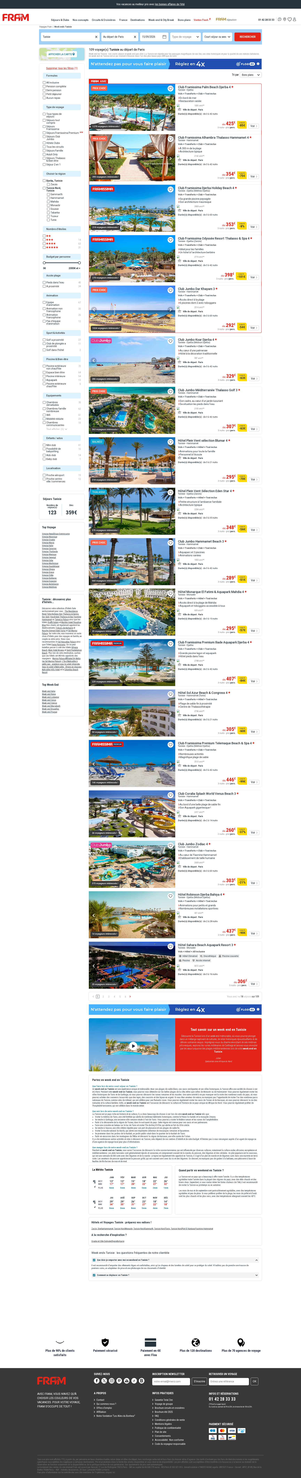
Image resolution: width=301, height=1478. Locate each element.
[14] (54, 239)
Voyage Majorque (49, 537)
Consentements (163, 1436)
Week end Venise (49, 703)
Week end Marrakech (51, 706)
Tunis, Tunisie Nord (173, 1229)
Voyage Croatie (48, 540)
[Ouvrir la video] (132, 1044)
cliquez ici (110, 1472)
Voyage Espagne (49, 581)
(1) (62, 68)
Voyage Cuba (47, 560)
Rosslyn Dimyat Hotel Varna (53, 631)
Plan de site (160, 1432)
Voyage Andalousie (50, 584)
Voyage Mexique (49, 554)
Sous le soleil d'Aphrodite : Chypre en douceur (61, 667)
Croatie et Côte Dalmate (101, 1241)
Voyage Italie (47, 545)
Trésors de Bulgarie (64, 628)
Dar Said (45, 617)
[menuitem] (60, 20)
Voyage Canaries (49, 548)
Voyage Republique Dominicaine (56, 534)
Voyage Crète (47, 575)
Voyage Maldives (49, 587)
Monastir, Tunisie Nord (135, 1229)
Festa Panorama (58, 644)
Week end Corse (49, 700)
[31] (54, 247)
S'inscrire (199, 1381)
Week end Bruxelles (50, 709)
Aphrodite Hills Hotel (51, 669)
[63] (54, 243)
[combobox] (43, 37)
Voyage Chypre (48, 569)
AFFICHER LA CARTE (60, 54)
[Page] (96, 1381)
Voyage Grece (48, 572)
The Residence (71, 611)
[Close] (90, 1071)
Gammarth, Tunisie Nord (155, 1229)
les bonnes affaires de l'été (170, 4)
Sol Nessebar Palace (67, 642)
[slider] (44, 262)
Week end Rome (49, 694)
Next (170, 108)
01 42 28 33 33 (266, 20)
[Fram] (16, 17)
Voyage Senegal (49, 557)
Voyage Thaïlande (50, 551)
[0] (289, 19)
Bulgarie (120, 1241)
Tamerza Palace (62, 619)
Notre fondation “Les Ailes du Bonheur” (116, 1416)
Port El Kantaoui (188, 1229)
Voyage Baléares (49, 578)
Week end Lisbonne (50, 697)
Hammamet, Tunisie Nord (114, 1229)
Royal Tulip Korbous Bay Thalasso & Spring (60, 614)
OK (254, 1381)
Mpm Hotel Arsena (56, 650)
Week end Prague (49, 712)
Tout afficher (55, 429)
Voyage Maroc (48, 542)
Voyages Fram (45, 27)
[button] (60, 1347)
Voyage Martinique (50, 563)
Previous (94, 108)
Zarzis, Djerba (97, 1229)
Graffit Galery (53, 622)
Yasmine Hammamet (204, 1229)
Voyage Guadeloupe (50, 566)
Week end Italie (48, 691)
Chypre (114, 1241)
